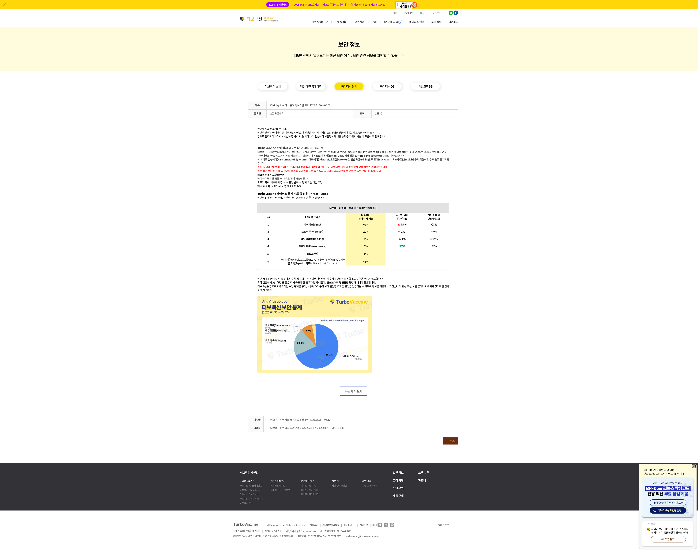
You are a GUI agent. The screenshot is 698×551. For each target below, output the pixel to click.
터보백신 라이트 (277, 485)
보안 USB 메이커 (369, 485)
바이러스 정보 (416, 22)
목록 (452, 441)
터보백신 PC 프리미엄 (280, 490)
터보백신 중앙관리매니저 (251, 498)
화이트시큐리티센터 (310, 494)
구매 (374, 22)
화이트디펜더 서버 (309, 490)
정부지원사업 (392, 22)
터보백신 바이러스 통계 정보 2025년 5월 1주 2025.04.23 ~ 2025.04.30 (307, 428)
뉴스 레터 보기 (353, 391)
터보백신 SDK (246, 503)
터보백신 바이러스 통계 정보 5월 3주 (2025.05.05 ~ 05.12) (300, 419)
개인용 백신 (318, 22)
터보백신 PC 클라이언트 (251, 485)
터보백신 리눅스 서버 (249, 494)
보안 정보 (436, 22)
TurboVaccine (245, 524)
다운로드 (453, 22)
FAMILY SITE (443, 525)
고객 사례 (359, 22)
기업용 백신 (341, 22)
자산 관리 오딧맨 (339, 485)
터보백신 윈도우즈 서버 (250, 490)
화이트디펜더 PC (308, 485)
